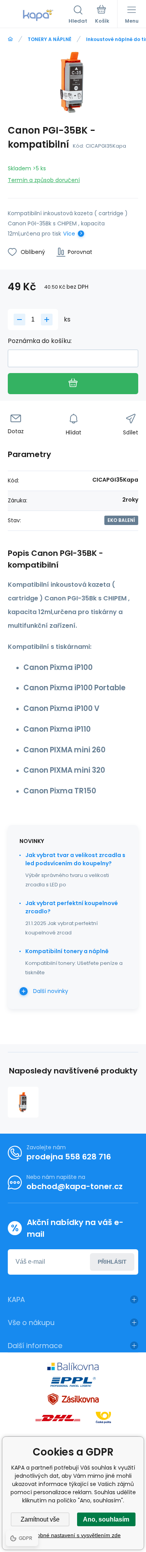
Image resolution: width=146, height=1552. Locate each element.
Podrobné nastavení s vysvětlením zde (73, 1535)
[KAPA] (10, 39)
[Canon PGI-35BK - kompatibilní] (23, 1102)
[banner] (38, 15)
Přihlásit (112, 1262)
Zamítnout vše (40, 1519)
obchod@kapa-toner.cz (74, 1186)
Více (69, 234)
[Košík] (102, 15)
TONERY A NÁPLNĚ (49, 39)
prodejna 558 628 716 (68, 1156)
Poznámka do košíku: (40, 340)
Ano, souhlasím (106, 1519)
